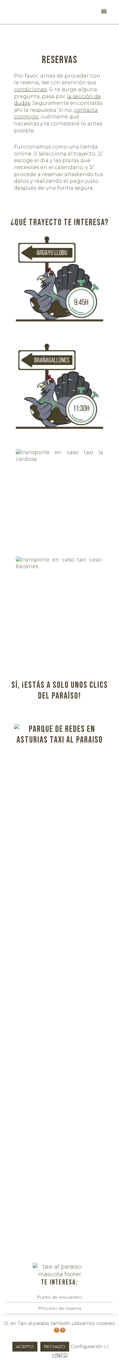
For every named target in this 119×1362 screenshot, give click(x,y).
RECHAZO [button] (54, 1346)
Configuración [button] (86, 1346)
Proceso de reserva (59, 1308)
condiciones (30, 89)
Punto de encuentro (59, 1297)
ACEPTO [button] (25, 1346)
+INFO (60, 1355)
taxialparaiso (30, 12)
